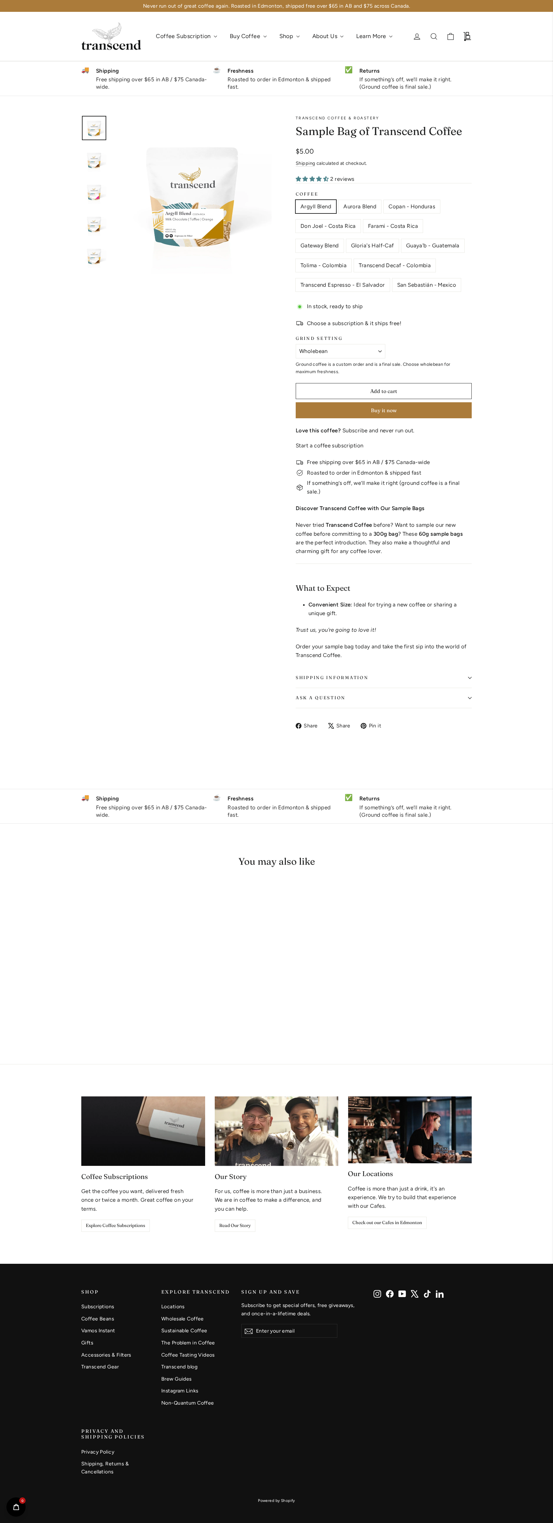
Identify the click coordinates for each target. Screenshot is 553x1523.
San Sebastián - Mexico (426, 285)
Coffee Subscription (184, 36)
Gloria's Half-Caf (372, 245)
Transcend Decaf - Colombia (395, 265)
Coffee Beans (97, 1319)
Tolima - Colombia (324, 265)
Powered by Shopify (276, 1500)
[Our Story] (277, 1131)
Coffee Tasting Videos (188, 1355)
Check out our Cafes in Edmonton (387, 1222)
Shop (287, 36)
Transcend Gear (100, 1367)
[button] (94, 999)
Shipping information (332, 677)
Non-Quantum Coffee (187, 1403)
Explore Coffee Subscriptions (115, 1225)
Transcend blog (179, 1367)
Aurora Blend (359, 206)
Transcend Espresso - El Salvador (343, 285)
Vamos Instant (98, 1330)
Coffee (307, 193)
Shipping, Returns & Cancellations (105, 1468)
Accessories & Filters (106, 1355)
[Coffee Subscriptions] (143, 1131)
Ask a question (321, 697)
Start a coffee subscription (329, 445)
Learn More (372, 36)
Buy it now (384, 410)
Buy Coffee (246, 36)
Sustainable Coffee (184, 1330)
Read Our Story (235, 1225)
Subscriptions (97, 1306)
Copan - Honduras (412, 206)
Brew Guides (176, 1379)
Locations (173, 1306)
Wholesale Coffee (182, 1319)
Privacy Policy (97, 1452)
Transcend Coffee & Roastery (337, 118)
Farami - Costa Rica (393, 226)
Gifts (87, 1343)
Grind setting (319, 338)
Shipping (305, 163)
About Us (325, 36)
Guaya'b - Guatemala (433, 245)
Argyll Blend (316, 206)
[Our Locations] (410, 1129)
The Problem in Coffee (188, 1343)
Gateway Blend (320, 245)
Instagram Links (179, 1391)
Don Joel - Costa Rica (328, 226)
